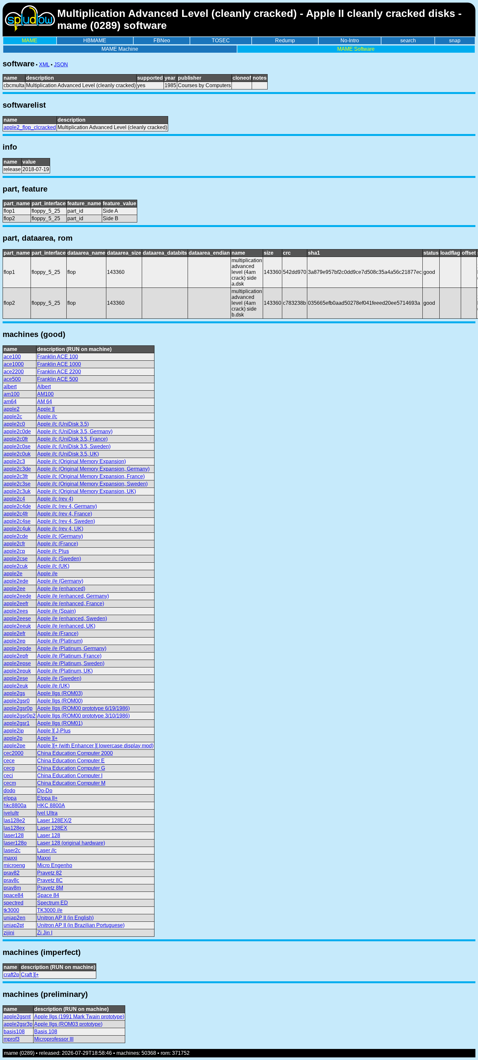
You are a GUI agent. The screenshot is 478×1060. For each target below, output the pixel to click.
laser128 (14, 835)
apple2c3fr (16, 476)
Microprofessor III (53, 1039)
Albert (44, 386)
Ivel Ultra (47, 813)
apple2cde (16, 536)
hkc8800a (15, 805)
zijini (9, 932)
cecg (9, 768)
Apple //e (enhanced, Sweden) (72, 618)
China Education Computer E (71, 760)
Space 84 (48, 895)
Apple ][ (46, 409)
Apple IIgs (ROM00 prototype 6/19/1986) (83, 708)
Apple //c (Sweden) (59, 558)
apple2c (13, 416)
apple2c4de (17, 506)
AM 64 (44, 401)
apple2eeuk (17, 626)
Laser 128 (48, 835)
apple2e (13, 573)
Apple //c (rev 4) (55, 499)
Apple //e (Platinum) (60, 641)
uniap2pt (14, 925)
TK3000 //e (49, 910)
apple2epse (17, 663)
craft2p (11, 974)
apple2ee (14, 588)
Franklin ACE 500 (57, 379)
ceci (8, 775)
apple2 (12, 409)
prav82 (12, 873)
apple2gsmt (17, 1016)
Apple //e (47, 573)
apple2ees (16, 611)
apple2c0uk (17, 454)
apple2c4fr (16, 514)
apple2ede (16, 581)
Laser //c (47, 850)
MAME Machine (119, 49)
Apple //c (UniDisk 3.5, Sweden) (74, 446)
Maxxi (44, 858)
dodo (9, 790)
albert (10, 386)
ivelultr (11, 813)
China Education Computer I (69, 775)
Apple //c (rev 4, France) (64, 514)
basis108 (14, 1031)
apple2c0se (17, 446)
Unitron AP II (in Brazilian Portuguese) (81, 925)
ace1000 (14, 364)
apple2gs (14, 693)
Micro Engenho (54, 865)
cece (9, 760)
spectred (13, 903)
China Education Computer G (71, 768)
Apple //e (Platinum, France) (69, 656)
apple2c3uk (17, 491)
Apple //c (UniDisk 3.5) (63, 424)
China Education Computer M (71, 783)
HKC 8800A (51, 805)
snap (454, 40)
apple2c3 (14, 461)
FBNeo (161, 40)
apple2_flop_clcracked (30, 127)
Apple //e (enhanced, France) (70, 603)
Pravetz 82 (49, 873)
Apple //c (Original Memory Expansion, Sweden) (92, 484)
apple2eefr (16, 603)
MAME (29, 40)
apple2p (13, 738)
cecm (10, 783)
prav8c (11, 880)
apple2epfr (16, 656)
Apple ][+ (47, 738)
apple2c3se (17, 484)
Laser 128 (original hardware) (71, 843)
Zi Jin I (44, 932)
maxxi (10, 858)
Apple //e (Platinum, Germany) (71, 648)
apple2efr (14, 633)
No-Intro (349, 40)
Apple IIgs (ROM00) (60, 701)
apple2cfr (14, 543)
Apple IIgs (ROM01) (60, 723)
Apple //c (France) (57, 543)
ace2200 (14, 371)
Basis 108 (45, 1031)
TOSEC (221, 40)
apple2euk (16, 686)
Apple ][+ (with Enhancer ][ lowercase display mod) (95, 745)
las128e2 (14, 820)
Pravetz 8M (50, 888)
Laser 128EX (52, 828)
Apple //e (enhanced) (61, 588)
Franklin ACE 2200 (59, 371)
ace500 (12, 379)
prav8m (12, 888)
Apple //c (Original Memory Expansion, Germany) (93, 469)
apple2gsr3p (18, 1024)
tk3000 (11, 910)
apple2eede (17, 596)
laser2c (12, 850)
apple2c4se (17, 521)
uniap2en (14, 917)
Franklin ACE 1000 (59, 364)
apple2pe (14, 745)
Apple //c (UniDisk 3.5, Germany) (75, 431)
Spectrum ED (52, 903)
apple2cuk (16, 566)
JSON (61, 64)
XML (44, 64)
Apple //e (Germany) (60, 581)
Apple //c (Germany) (60, 536)
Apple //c (47, 416)
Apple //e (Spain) (56, 611)
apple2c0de (17, 431)
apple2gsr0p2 (19, 715)
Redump (285, 40)
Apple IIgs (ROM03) (60, 693)
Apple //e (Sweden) (59, 678)
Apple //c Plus (53, 551)
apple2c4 (14, 499)
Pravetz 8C (50, 880)
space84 (13, 895)
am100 (12, 394)
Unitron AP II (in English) (65, 917)
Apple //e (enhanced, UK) (66, 626)
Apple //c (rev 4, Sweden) (66, 521)
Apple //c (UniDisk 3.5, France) (72, 439)
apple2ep (14, 641)
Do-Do (44, 790)
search (408, 40)
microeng (14, 865)
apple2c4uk (17, 528)
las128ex (14, 828)
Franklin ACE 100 (57, 356)
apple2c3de (17, 469)
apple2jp (14, 730)
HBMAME (94, 40)
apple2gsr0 (17, 701)
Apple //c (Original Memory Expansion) (81, 461)
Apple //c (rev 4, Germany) (67, 506)
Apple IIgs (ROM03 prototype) (68, 1024)
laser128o (15, 843)
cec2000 (13, 753)
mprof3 (12, 1039)
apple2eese (17, 618)
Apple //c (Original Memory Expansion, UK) (86, 491)
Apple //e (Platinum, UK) (65, 671)
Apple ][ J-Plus (54, 730)
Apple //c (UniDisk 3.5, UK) (68, 454)
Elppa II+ (47, 798)
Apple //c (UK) (53, 566)
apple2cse (16, 558)
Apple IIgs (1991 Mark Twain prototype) (79, 1016)
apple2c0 (14, 424)
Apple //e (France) (57, 633)
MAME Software (356, 49)
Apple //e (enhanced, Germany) (73, 596)
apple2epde (17, 648)
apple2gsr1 (17, 723)
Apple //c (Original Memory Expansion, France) (91, 476)
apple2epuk (17, 671)
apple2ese (16, 678)
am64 (10, 401)
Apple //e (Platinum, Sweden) (70, 663)
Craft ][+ (30, 974)
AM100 (45, 394)
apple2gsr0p (18, 708)
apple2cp (14, 551)
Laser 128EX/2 (54, 820)
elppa (10, 798)
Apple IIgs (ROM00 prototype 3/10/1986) (83, 715)
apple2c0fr (16, 439)
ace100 (12, 356)
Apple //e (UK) (53, 686)
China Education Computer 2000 (75, 753)
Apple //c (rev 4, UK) (60, 528)
